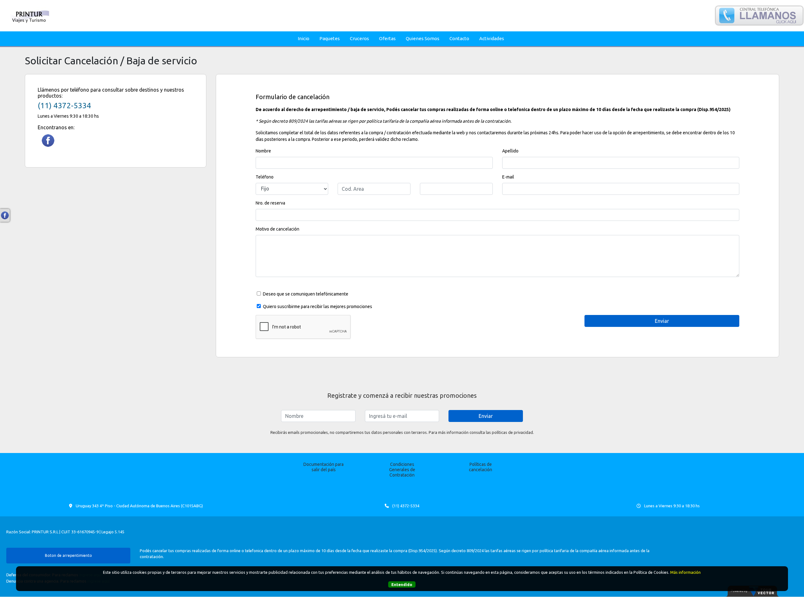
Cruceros (359, 38)
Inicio (303, 38)
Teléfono (265, 176)
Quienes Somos (422, 38)
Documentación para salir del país (323, 467)
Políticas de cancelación (480, 467)
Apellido (510, 150)
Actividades (491, 38)
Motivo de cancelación (277, 229)
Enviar (486, 416)
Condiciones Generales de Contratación (402, 469)
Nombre (263, 150)
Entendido (401, 584)
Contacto (459, 38)
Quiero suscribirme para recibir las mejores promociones (317, 306)
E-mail (508, 176)
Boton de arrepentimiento (68, 555)
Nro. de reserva (270, 202)
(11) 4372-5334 (64, 105)
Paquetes (329, 38)
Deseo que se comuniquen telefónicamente (305, 293)
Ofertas (387, 38)
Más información (685, 572)
